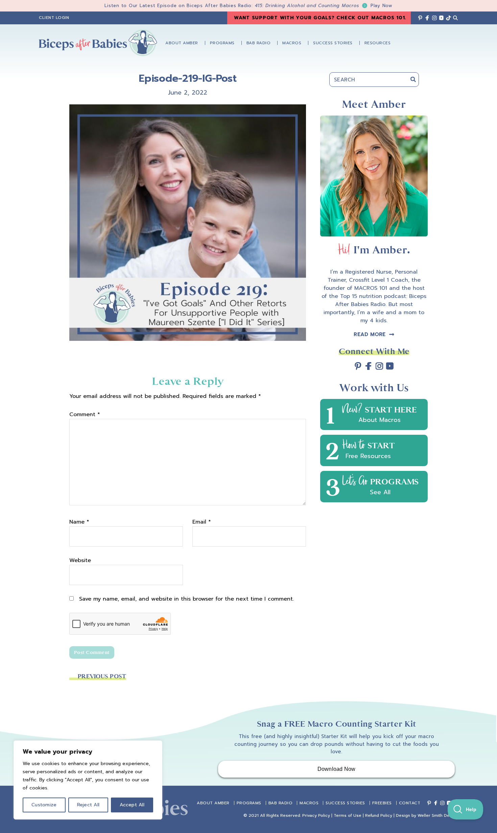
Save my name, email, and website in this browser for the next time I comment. (186, 599)
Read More (369, 334)
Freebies (382, 803)
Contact (410, 803)
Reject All (88, 804)
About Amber (213, 803)
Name (79, 522)
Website (80, 560)
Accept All (132, 804)
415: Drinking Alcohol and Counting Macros (324, 5)
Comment (84, 414)
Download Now (336, 769)
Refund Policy (378, 815)
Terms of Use (347, 815)
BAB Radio (280, 803)
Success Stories (345, 803)
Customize (43, 804)
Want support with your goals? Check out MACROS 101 (319, 17)
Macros (309, 803)
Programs (249, 803)
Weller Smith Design (438, 815)
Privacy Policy (316, 815)
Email (201, 522)
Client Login (54, 18)
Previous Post (102, 676)
